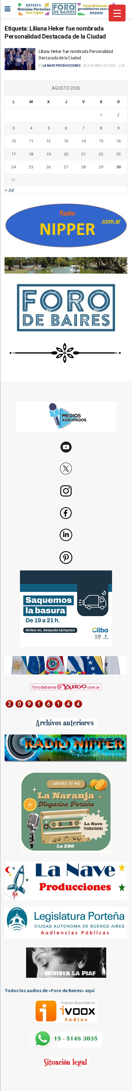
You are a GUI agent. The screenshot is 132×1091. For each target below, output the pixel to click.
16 (118, 141)
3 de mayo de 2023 (101, 65)
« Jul (9, 190)
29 (101, 167)
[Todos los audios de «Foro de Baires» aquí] (66, 1011)
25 (31, 167)
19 (48, 154)
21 (83, 154)
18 (31, 154)
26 (48, 167)
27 (66, 167)
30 (118, 167)
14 (83, 141)
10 (13, 141)
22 (101, 154)
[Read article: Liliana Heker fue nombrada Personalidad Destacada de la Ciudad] (20, 59)
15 (101, 141)
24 (13, 167)
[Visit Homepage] (66, 9)
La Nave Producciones (62, 65)
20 (66, 154)
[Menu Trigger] (117, 13)
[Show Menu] (7, 9)
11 (31, 141)
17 (13, 154)
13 (66, 141)
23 (118, 154)
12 (48, 141)
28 (83, 167)
